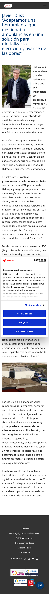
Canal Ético (24, 552)
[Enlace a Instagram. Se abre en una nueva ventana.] (29, 559)
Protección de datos (24, 542)
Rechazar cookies (24, 331)
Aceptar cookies (24, 313)
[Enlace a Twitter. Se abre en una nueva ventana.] (25, 559)
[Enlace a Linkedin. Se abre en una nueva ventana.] (37, 559)
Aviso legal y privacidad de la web (24, 533)
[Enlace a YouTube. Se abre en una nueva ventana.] (33, 559)
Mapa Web (25, 528)
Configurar (23, 322)
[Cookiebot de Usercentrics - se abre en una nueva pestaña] (34, 260)
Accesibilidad (25, 547)
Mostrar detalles (33, 305)
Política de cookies (24, 538)
